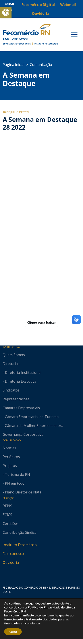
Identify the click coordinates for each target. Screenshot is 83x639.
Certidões (11, 523)
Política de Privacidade (44, 607)
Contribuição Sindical (20, 532)
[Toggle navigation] (74, 34)
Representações (16, 399)
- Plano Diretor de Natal (22, 492)
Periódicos (11, 456)
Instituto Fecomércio (20, 544)
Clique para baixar (41, 322)
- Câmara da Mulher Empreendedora (33, 425)
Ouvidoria (11, 562)
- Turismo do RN (16, 474)
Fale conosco (13, 553)
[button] (6, 12)
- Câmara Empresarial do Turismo (31, 416)
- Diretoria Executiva (19, 381)
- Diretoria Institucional (22, 372)
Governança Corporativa (23, 434)
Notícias (9, 447)
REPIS (7, 505)
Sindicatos (11, 390)
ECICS (7, 514)
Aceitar (13, 631)
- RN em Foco (14, 483)
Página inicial (13, 64)
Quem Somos (14, 354)
